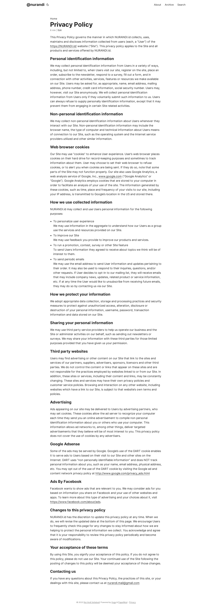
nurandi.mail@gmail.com (123, 583)
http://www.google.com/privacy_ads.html (122, 473)
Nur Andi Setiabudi (92, 602)
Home (53, 18)
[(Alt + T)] (48, 4)
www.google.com (110, 176)
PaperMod (122, 602)
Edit (60, 30)
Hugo (113, 602)
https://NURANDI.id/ (63, 46)
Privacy (132, 602)
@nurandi (36, 4)
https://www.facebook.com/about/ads (75, 501)
